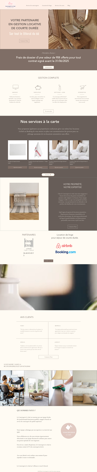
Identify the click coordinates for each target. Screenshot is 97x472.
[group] (48, 154)
